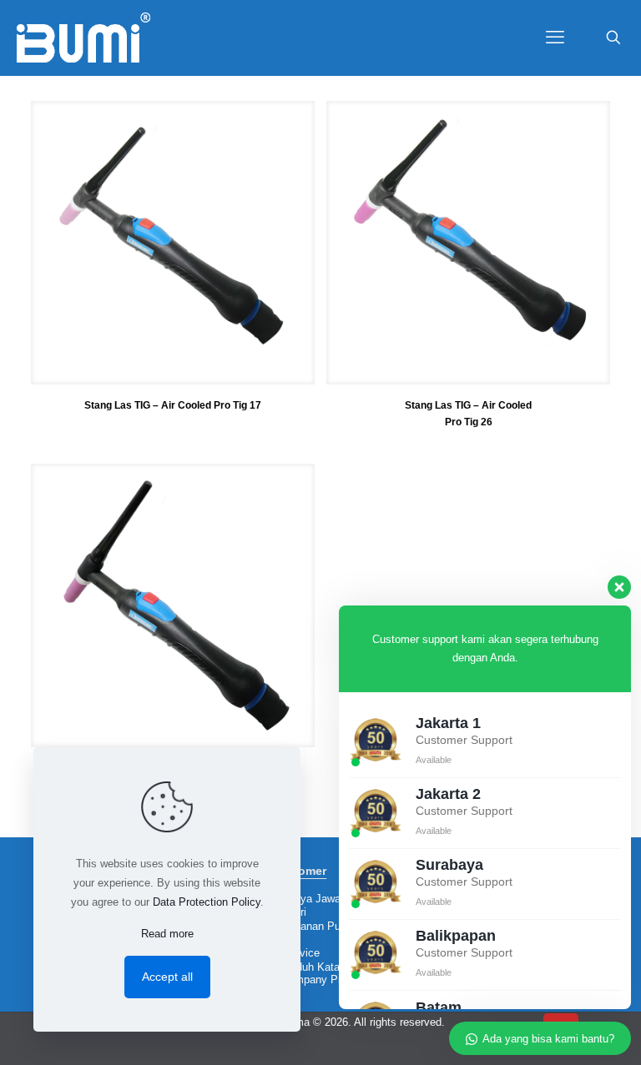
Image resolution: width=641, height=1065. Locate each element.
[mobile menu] (555, 37)
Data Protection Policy (206, 902)
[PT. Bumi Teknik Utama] (83, 37)
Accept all (167, 976)
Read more (167, 933)
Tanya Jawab (314, 898)
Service (301, 953)
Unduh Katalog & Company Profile (318, 974)
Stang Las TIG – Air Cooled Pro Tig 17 (172, 405)
